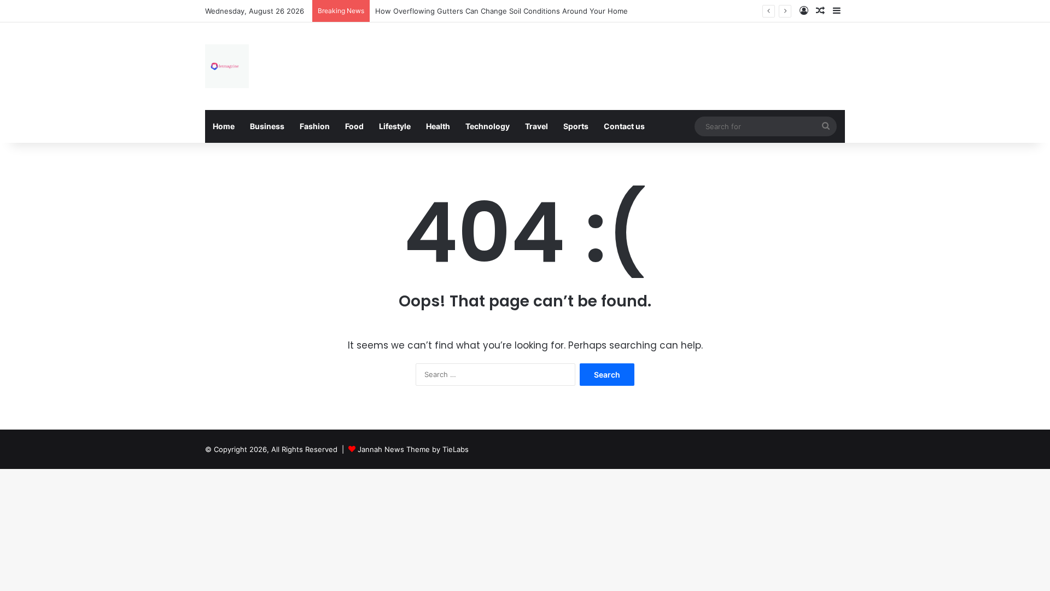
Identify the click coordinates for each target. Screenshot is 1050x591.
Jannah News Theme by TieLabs (413, 449)
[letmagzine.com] (227, 66)
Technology (487, 126)
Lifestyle (395, 126)
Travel (536, 126)
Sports (575, 126)
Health (438, 126)
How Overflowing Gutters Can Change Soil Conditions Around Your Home (501, 11)
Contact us (624, 126)
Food (354, 126)
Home (224, 126)
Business (267, 126)
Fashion (315, 126)
